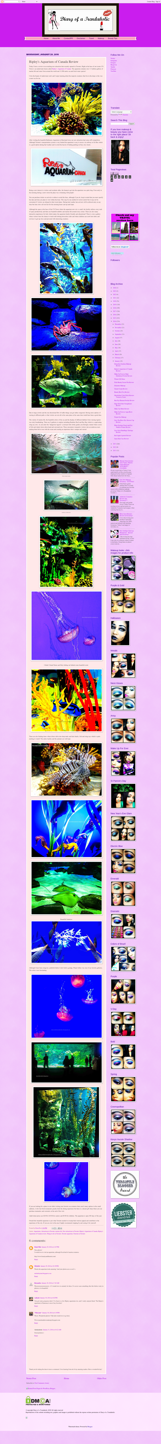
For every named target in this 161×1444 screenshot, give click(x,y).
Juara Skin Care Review (121, 439)
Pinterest (113, 69)
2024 (114, 288)
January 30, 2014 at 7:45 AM (50, 1283)
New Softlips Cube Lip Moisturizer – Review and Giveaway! (127, 532)
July (116, 341)
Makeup (101, 38)
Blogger (90, 1426)
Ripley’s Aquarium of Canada (61, 69)
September (118, 334)
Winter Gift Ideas (119, 379)
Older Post (101, 1378)
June (116, 344)
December (118, 324)
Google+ (113, 63)
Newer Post (31, 1378)
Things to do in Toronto (54, 1234)
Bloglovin (114, 65)
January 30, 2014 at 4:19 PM (50, 1313)
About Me (56, 38)
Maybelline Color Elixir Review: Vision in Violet (124, 396)
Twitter (113, 58)
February (118, 358)
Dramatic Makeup (119, 386)
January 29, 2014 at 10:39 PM (50, 1266)
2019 (114, 304)
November (118, 327)
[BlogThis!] (55, 1228)
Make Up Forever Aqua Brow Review (123, 413)
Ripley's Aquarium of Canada (88, 1231)
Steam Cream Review (120, 389)
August (117, 338)
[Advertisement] (80, 46)
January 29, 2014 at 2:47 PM (50, 1247)
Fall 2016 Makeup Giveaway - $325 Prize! (127, 481)
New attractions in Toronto (71, 1231)
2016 (114, 315)
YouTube (113, 71)
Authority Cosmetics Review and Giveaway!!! (126, 498)
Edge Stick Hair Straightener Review (123, 405)
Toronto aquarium (67, 1234)
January (117, 361)
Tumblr (113, 67)
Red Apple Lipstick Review (122, 435)
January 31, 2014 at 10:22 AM (52, 1330)
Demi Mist (37, 1247)
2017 (114, 311)
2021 (114, 298)
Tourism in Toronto (79, 1234)
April (117, 351)
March (117, 354)
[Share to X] (57, 1228)
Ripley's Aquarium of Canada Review (123, 370)
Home (46, 38)
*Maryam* (38, 1313)
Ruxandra (37, 1283)
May (116, 348)
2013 (114, 444)
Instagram (114, 61)
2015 (114, 318)
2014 (114, 321)
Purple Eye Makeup (120, 417)
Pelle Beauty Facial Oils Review (124, 382)
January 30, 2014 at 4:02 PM (48, 1298)
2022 (114, 294)
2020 (114, 301)
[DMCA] (38, 1405)
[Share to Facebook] (59, 1228)
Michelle (37, 1266)
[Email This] (53, 1228)
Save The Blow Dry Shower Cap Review (124, 421)
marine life (58, 1231)
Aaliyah (37, 1298)
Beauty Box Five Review (121, 392)
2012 (114, 447)
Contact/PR (68, 38)
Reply (36, 1259)
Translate (125, 115)
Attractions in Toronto (48, 1231)
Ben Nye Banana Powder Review (124, 400)
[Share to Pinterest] (61, 1228)
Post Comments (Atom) (42, 1383)
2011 (114, 450)
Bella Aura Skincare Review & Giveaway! (126, 515)
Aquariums (37, 1231)
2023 (114, 291)
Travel (91, 38)
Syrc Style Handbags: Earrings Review (123, 431)
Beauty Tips (112, 38)
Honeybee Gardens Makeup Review (122, 365)
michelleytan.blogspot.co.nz (42, 1273)
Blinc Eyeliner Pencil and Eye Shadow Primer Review (123, 426)
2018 (114, 308)
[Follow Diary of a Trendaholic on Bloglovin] (120, 248)
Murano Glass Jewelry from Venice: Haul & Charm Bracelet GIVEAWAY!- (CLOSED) (126, 464)
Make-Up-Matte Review (121, 409)
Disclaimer (81, 38)
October (117, 331)
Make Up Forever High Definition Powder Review (123, 375)
